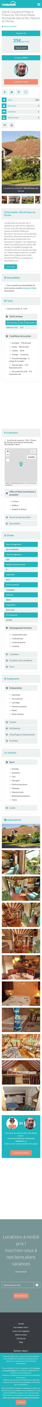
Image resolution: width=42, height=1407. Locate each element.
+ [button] (8, 451)
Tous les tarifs (21, 48)
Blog (21, 1342)
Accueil (21, 1324)
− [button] (8, 454)
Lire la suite (10, 266)
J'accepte (21, 1402)
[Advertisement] (21, 405)
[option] (14, 200)
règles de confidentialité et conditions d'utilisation (21, 1398)
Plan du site (21, 1338)
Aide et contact (21, 1335)
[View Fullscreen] (8, 460)
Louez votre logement (21, 1331)
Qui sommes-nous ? (21, 1327)
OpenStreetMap (31, 483)
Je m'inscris (22, 1296)
